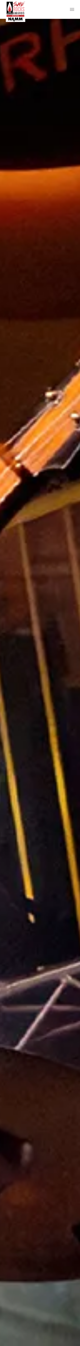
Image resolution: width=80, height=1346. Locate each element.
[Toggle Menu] (72, 9)
